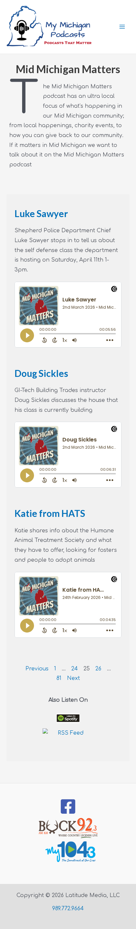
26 (98, 669)
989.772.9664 (68, 909)
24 (74, 669)
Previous (37, 669)
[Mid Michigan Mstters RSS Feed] (68, 739)
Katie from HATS (50, 513)
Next (73, 678)
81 (58, 678)
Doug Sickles (41, 373)
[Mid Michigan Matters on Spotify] (68, 718)
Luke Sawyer (41, 213)
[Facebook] (68, 806)
